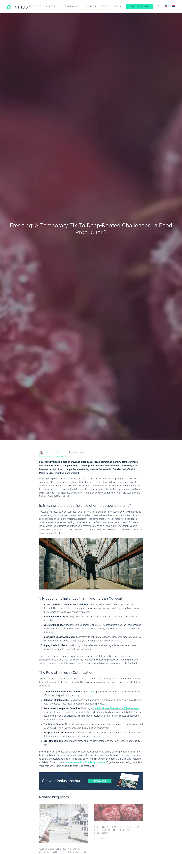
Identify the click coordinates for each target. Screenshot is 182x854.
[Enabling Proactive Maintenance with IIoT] (2, 427)
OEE (92, 691)
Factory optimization (49, 456)
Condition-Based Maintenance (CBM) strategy (115, 708)
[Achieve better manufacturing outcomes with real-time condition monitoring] (180, 427)
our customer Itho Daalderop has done (85, 762)
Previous (43, 827)
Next (138, 827)
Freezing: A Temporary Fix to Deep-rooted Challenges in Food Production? (117, 830)
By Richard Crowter (52, 452)
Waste (64, 456)
